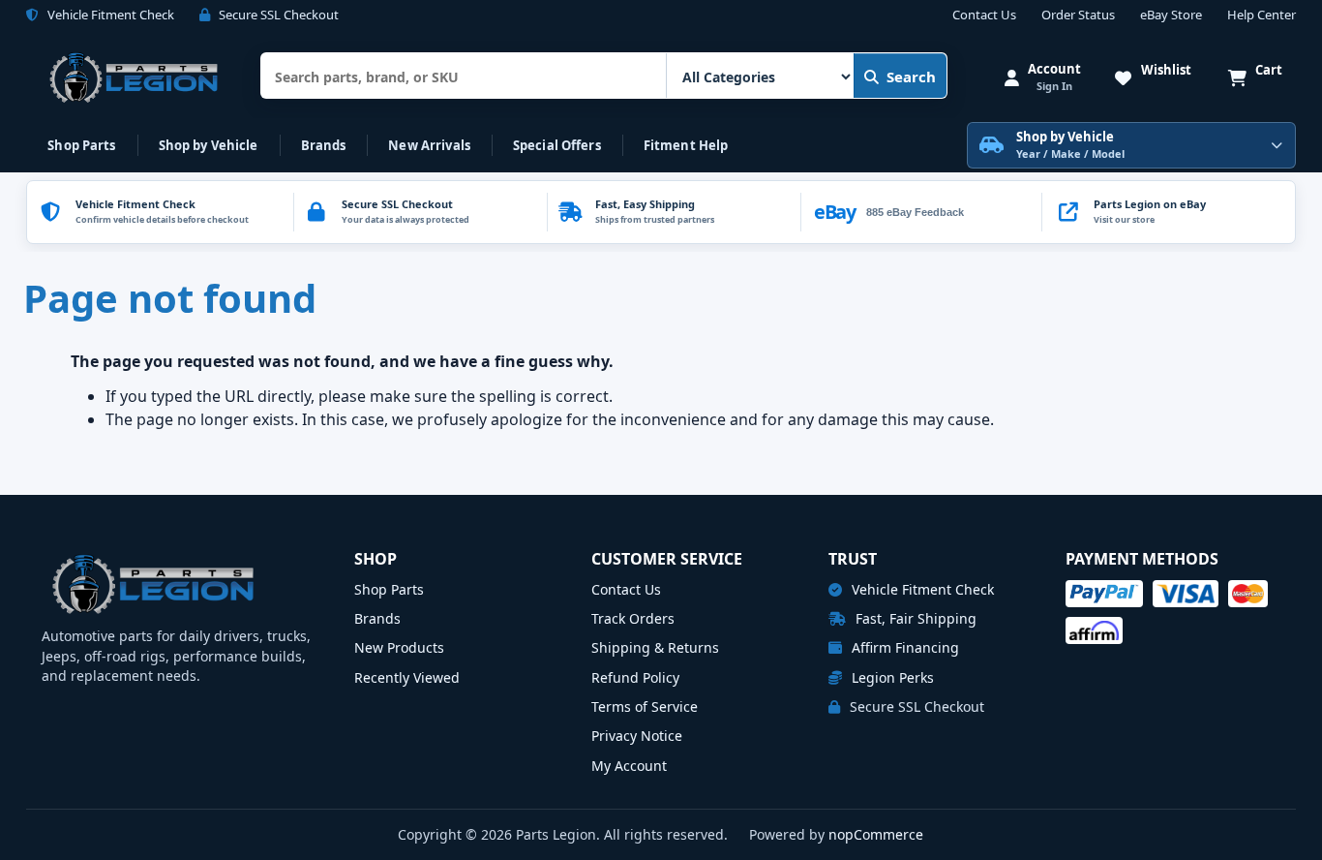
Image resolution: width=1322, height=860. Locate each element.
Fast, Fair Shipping (914, 618)
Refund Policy (635, 677)
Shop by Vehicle (208, 145)
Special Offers (557, 145)
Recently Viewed (407, 677)
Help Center (1261, 15)
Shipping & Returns (655, 647)
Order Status (1078, 15)
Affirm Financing (903, 647)
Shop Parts (81, 145)
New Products (399, 647)
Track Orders (633, 618)
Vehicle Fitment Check (921, 589)
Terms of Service (644, 706)
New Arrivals (429, 145)
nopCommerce (875, 834)
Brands (323, 145)
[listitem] (1168, 212)
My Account (629, 765)
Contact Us (984, 15)
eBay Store (1171, 15)
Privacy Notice (636, 735)
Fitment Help (686, 145)
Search (911, 76)
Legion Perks (891, 677)
